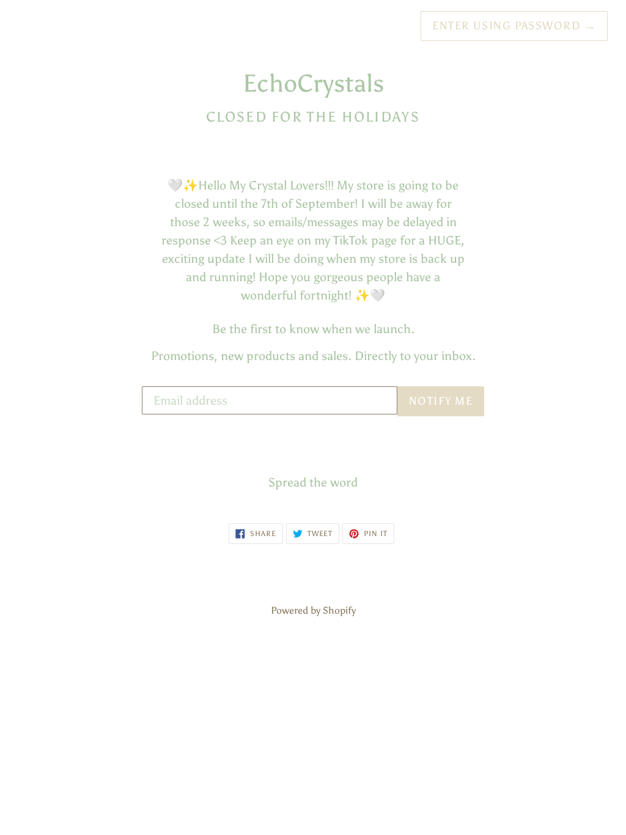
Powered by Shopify (313, 610)
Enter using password (514, 25)
